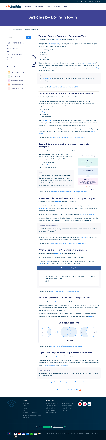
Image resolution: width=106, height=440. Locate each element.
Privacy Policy (50, 433)
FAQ (78, 1)
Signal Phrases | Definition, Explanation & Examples (65, 352)
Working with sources (13, 48)
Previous (60, 390)
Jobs (24, 405)
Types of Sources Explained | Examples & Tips (62, 36)
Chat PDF (64, 410)
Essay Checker (51, 413)
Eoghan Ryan (57, 39)
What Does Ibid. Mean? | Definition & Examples (63, 250)
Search (98, 1)
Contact (80, 400)
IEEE (8, 51)
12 (68, 390)
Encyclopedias (46, 112)
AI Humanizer (50, 408)
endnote (48, 263)
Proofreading (39, 6)
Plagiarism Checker (52, 403)
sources (90, 316)
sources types (47, 120)
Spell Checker (50, 410)
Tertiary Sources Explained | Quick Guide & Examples (66, 93)
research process (54, 44)
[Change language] (9, 433)
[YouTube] (80, 404)
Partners (25, 408)
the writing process (89, 63)
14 (74, 390)
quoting (88, 206)
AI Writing (57, 6)
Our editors (26, 403)
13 (71, 390)
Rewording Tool (66, 408)
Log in (91, 1)
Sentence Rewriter (67, 405)
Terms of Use (94, 433)
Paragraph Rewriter (68, 403)
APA (84, 214)
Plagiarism (28, 6)
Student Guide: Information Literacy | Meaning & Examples (68, 192)
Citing (48, 6)
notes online (82, 237)
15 (77, 390)
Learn (65, 6)
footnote (41, 263)
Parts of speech (11, 46)
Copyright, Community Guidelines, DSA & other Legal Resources (32, 415)
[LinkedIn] (89, 404)
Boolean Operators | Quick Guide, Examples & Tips (64, 297)
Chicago (91, 214)
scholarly (96, 68)
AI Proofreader (51, 405)
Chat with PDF (46, 78)
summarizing (63, 365)
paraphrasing (43, 208)
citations (48, 261)
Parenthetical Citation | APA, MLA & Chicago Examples (67, 198)
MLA (81, 214)
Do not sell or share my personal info (65, 433)
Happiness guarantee (83, 433)
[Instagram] (85, 404)
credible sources (50, 165)
